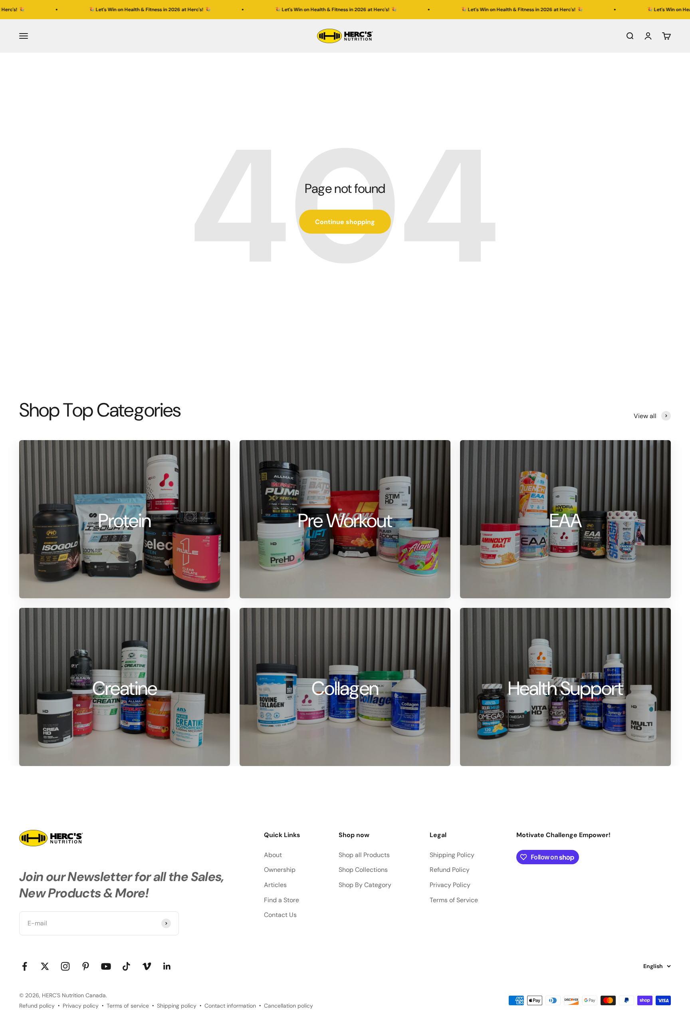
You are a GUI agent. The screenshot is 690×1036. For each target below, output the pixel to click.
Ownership (279, 869)
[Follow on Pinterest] (85, 966)
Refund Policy (450, 869)
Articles (275, 885)
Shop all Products (364, 855)
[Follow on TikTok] (126, 966)
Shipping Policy (452, 855)
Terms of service (128, 1005)
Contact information (230, 1005)
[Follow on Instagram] (65, 966)
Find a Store (281, 900)
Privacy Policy (450, 885)
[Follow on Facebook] (24, 966)
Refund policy (37, 1005)
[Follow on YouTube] (106, 966)
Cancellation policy (288, 1005)
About (273, 855)
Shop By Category (365, 885)
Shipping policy (176, 1005)
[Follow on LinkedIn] (167, 966)
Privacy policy (81, 1005)
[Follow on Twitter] (45, 966)
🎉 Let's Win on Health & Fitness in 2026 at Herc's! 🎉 (87, 9)
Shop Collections (363, 869)
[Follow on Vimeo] (146, 966)
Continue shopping (345, 222)
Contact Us (280, 915)
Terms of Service (454, 900)
